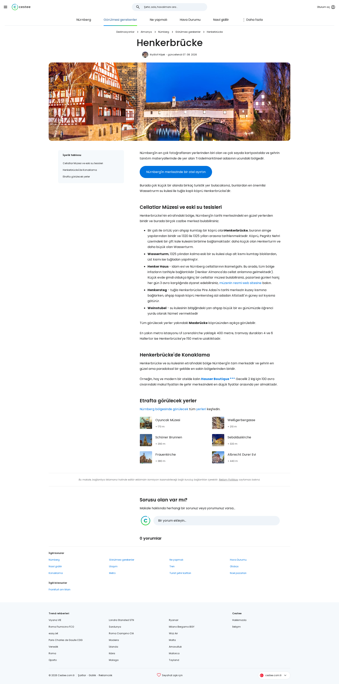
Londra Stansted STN (121, 620)
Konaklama (56, 573)
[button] (5, 7)
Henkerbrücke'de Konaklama (80, 170)
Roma (52, 653)
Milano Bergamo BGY (181, 626)
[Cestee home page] (21, 7)
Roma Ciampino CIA (121, 633)
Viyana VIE (55, 620)
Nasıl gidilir (221, 19)
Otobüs (234, 566)
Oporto (53, 660)
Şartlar (82, 675)
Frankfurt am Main (59, 589)
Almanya (146, 31)
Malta (172, 640)
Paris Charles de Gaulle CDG (66, 640)
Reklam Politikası (228, 479)
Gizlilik (92, 675)
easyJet (53, 633)
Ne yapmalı (158, 19)
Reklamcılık (105, 675)
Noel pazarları (238, 573)
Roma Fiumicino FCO (61, 626)
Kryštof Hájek (157, 54)
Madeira (114, 640)
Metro (112, 573)
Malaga (113, 660)
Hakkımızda (239, 620)
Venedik (53, 646)
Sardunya (115, 626)
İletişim (236, 626)
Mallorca (174, 653)
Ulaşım (113, 566)
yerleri (201, 409)
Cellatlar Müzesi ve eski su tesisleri (83, 163)
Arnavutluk (175, 646)
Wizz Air (173, 633)
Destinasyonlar (125, 31)
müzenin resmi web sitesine (240, 283)
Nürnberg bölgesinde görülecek (164, 409)
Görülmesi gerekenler (120, 19)
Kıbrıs (112, 653)
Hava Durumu (190, 19)
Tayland (174, 660)
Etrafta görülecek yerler (76, 176)
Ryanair (173, 620)
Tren (172, 566)
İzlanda (113, 646)
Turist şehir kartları (180, 573)
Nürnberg (83, 19)
